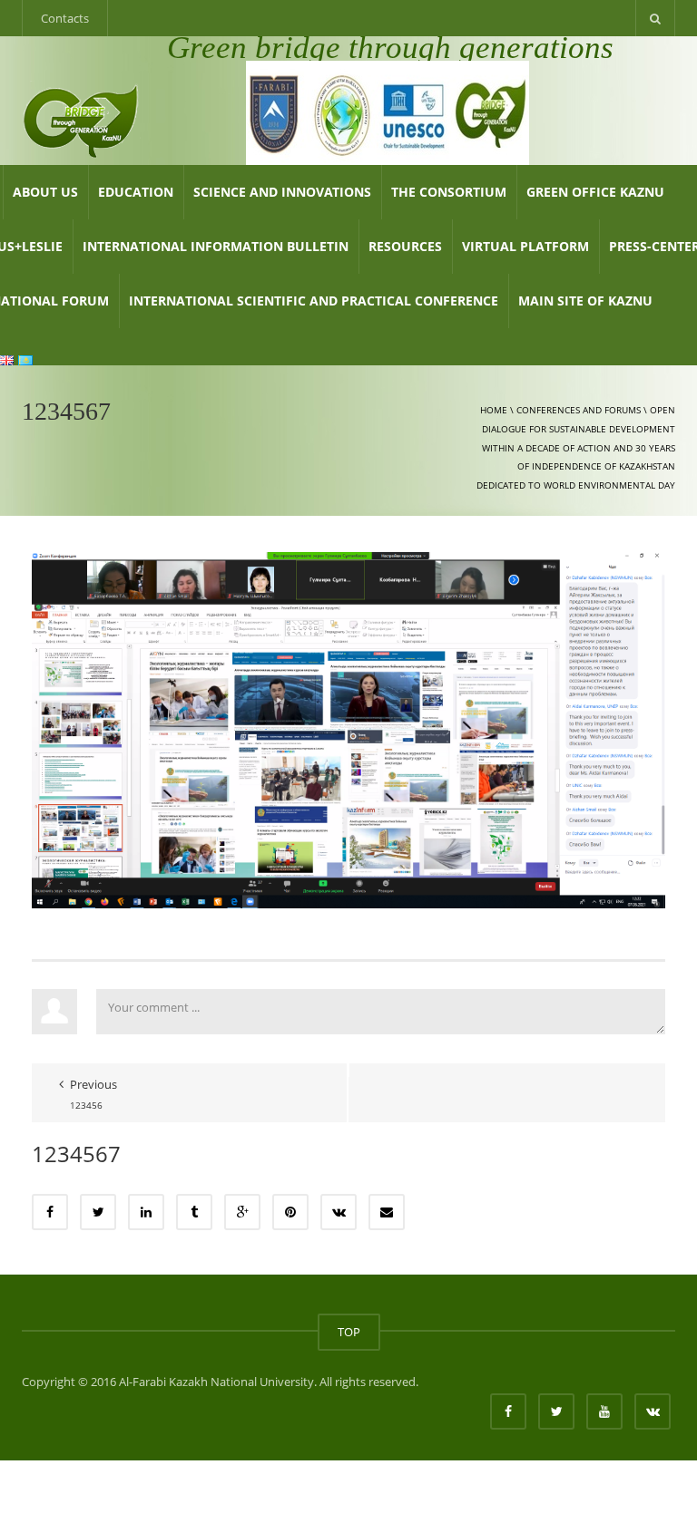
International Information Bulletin (215, 246)
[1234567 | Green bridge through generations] (81, 120)
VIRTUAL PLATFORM (525, 246)
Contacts (65, 18)
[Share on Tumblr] (194, 1212)
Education (135, 191)
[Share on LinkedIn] (146, 1212)
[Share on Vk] (338, 1212)
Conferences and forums (578, 409)
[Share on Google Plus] (242, 1212)
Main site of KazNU (585, 300)
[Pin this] (290, 1212)
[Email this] (386, 1212)
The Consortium (448, 191)
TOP (349, 1332)
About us (45, 191)
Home (493, 409)
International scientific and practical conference (313, 300)
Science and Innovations (282, 191)
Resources (405, 246)
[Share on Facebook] (50, 1212)
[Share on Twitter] (98, 1212)
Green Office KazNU (595, 191)
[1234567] (348, 729)
